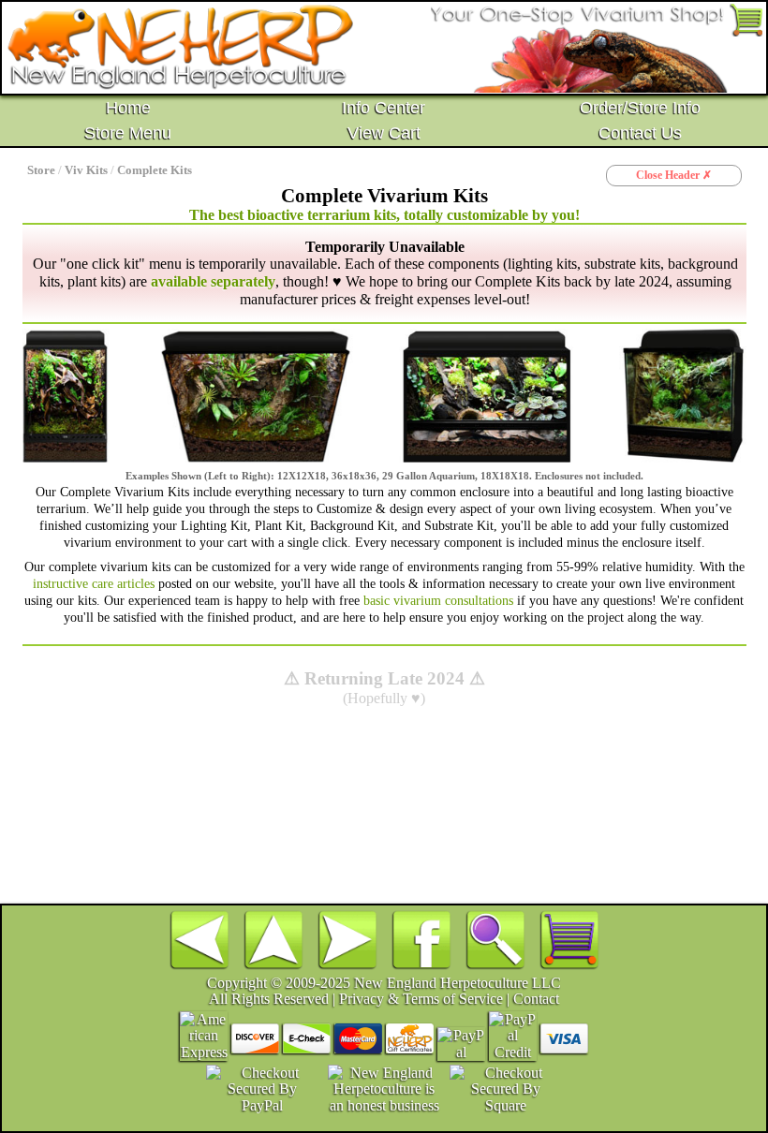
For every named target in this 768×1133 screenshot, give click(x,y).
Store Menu (127, 133)
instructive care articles (94, 583)
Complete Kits (154, 170)
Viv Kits (86, 170)
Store (41, 170)
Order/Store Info (640, 107)
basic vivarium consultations (438, 600)
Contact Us (640, 133)
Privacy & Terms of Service (421, 999)
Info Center (383, 107)
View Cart (384, 133)
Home (128, 107)
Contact (536, 999)
